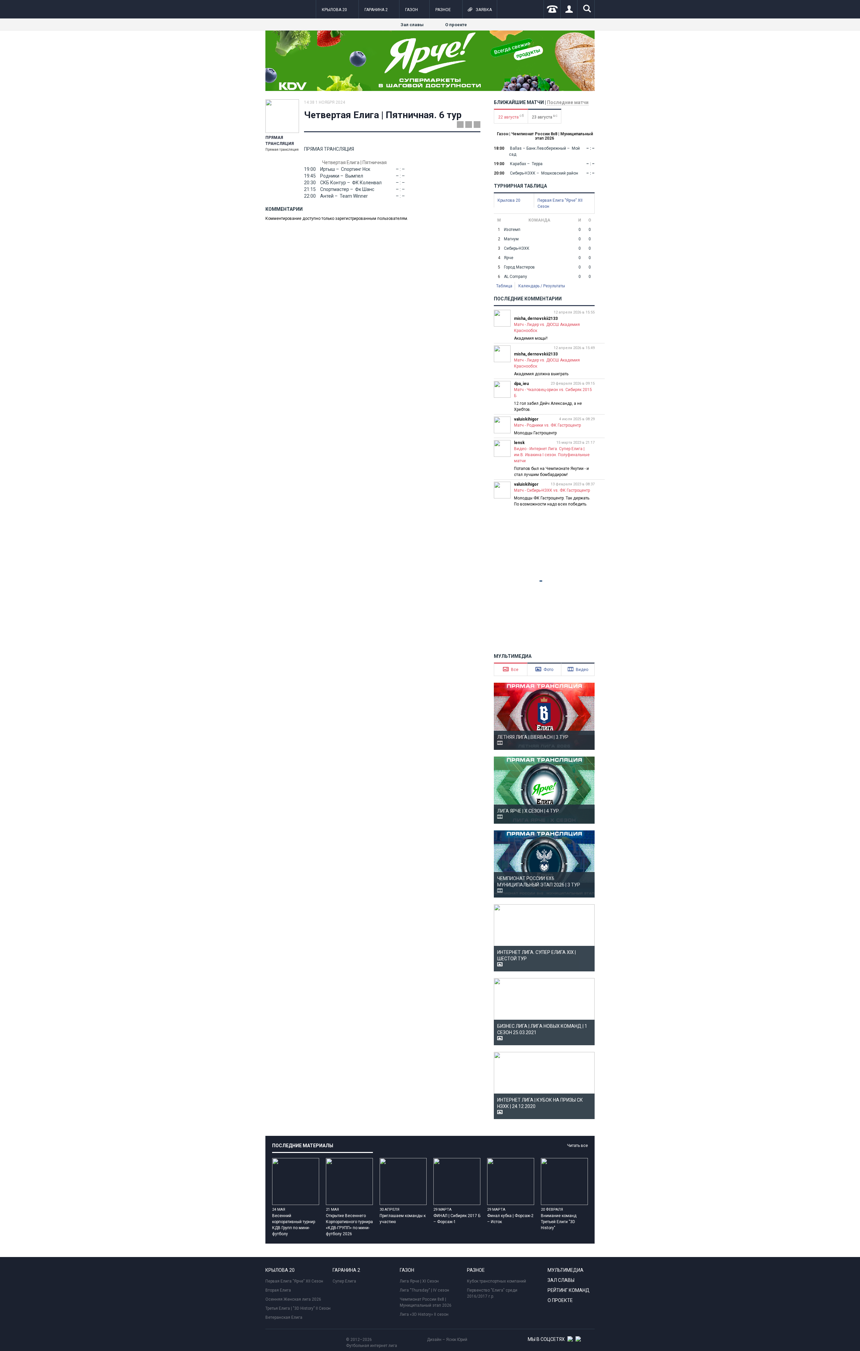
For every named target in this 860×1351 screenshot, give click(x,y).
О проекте (456, 24)
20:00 (499, 173)
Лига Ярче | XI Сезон (419, 1281)
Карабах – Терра (526, 163)
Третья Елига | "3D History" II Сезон (298, 1308)
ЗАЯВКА (480, 9)
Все (510, 669)
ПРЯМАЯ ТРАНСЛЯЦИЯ (329, 149)
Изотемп (512, 229)
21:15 (310, 189)
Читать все (577, 1145)
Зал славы (412, 24)
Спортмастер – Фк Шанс (346, 189)
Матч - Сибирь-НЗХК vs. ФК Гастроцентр (552, 490)
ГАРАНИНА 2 (376, 9)
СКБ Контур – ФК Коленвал (350, 182)
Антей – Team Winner (343, 196)
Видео (578, 669)
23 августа (545, 116)
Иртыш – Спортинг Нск (344, 169)
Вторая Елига (278, 1290)
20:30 (310, 182)
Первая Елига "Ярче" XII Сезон (294, 1281)
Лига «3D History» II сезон (424, 1314)
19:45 (310, 176)
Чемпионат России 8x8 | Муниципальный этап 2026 (426, 1302)
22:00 (310, 196)
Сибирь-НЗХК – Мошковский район (543, 173)
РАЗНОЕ (443, 9)
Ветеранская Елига (283, 1317)
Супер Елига (344, 1281)
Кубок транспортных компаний (496, 1281)
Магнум (511, 239)
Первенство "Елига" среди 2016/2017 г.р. (492, 1293)
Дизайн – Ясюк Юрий (447, 1339)
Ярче (508, 257)
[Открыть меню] (270, 9)
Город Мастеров (519, 267)
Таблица (504, 286)
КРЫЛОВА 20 (334, 9)
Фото (544, 669)
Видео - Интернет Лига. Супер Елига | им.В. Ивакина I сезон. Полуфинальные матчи (552, 454)
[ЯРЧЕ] (430, 89)
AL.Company (515, 276)
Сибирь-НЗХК (516, 248)
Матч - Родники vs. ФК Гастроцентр (547, 425)
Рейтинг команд (569, 1290)
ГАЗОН (411, 9)
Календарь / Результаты (541, 286)
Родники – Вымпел (341, 176)
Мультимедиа (566, 1270)
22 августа (511, 116)
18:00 (499, 148)
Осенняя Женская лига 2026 (293, 1299)
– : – (400, 169)
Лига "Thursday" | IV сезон (424, 1290)
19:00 (310, 169)
